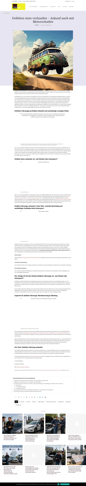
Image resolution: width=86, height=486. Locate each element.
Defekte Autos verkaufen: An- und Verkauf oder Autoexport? (27, 382)
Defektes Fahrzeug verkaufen (51, 401)
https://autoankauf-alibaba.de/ (23, 367)
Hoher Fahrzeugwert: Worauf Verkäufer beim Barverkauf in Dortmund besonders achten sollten (75, 437)
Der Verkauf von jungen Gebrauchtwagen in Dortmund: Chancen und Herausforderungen (10, 437)
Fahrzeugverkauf (61, 401)
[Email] (32, 397)
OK (58, 484)
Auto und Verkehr (6, 13)
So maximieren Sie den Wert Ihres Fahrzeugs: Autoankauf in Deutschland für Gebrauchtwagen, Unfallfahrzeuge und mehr (10, 470)
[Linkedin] (26, 397)
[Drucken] (34, 397)
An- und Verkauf (21, 401)
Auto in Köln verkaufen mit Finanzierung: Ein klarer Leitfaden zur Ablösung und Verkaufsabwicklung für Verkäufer (75, 469)
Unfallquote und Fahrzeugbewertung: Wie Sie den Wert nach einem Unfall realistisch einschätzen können (32, 469)
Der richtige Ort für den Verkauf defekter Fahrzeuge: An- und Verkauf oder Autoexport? (33, 389)
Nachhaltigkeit (68, 401)
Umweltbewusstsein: (20, 388)
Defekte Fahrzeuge (41, 401)
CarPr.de (67, 370)
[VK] (42, 397)
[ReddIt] (29, 397)
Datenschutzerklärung (65, 484)
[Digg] (45, 397)
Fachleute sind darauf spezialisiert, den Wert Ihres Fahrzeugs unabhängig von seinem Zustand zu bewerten (45, 332)
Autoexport (34, 401)
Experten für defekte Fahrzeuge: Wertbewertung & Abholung (27, 391)
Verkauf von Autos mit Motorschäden (63, 199)
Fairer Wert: (18, 385)
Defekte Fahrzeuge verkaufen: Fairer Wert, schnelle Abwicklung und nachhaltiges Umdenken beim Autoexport (38, 383)
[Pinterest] (21, 397)
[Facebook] (16, 397)
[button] (72, 1)
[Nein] (84, 484)
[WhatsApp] (24, 397)
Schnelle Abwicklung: (21, 386)
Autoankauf (28, 401)
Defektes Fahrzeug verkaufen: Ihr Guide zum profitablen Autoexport (49, 370)
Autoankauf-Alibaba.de (36, 356)
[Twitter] (18, 397)
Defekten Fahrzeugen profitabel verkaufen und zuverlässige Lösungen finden (31, 380)
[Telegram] (40, 397)
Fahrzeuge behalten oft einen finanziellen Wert (30, 257)
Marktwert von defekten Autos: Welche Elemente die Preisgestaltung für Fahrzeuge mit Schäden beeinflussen (53, 438)
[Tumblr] (37, 397)
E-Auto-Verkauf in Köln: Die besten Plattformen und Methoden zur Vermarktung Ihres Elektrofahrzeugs (31, 438)
